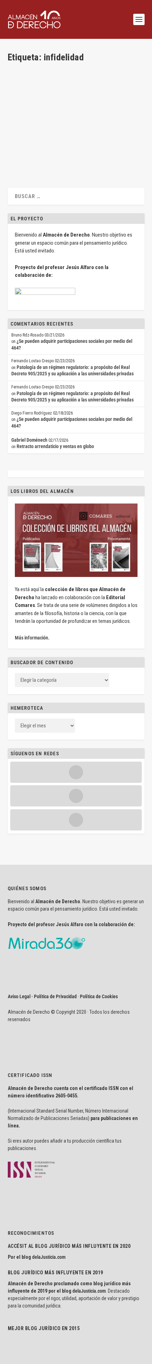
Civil (100, 114)
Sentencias (50, 120)
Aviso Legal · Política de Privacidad (42, 996)
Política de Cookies (99, 996)
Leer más (28, 154)
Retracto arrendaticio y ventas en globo (55, 446)
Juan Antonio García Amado (45, 114)
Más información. (32, 638)
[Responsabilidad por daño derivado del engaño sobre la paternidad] (75, 75)
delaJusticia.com (48, 1257)
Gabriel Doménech (29, 440)
